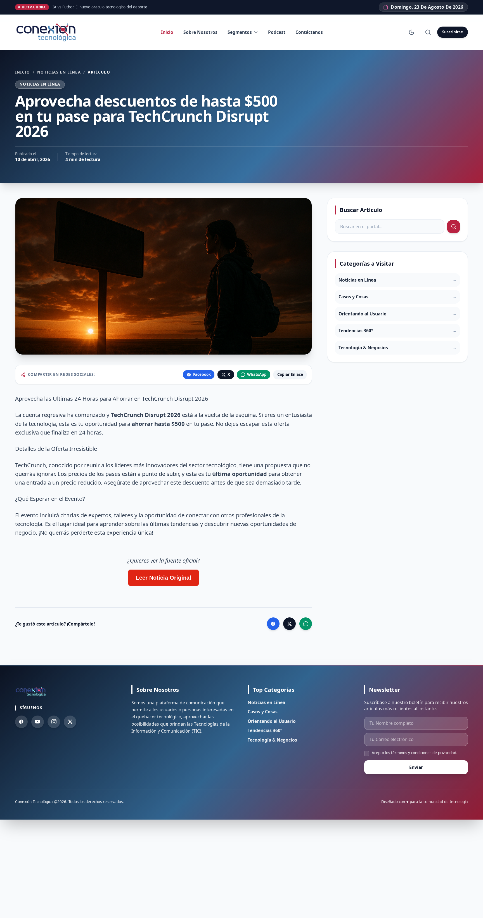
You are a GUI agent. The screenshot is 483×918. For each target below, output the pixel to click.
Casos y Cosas (263, 712)
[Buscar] (428, 32)
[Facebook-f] (21, 722)
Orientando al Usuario (272, 721)
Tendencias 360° (265, 730)
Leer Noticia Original (163, 578)
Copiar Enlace (290, 374)
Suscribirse (452, 31)
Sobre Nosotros (200, 32)
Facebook (202, 374)
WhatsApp (257, 374)
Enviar (416, 767)
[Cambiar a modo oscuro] (411, 32)
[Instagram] (54, 722)
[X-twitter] (70, 722)
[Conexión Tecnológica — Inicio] (47, 32)
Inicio (167, 32)
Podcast (276, 32)
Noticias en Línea (59, 72)
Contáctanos (309, 32)
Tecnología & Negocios (272, 740)
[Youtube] (37, 722)
